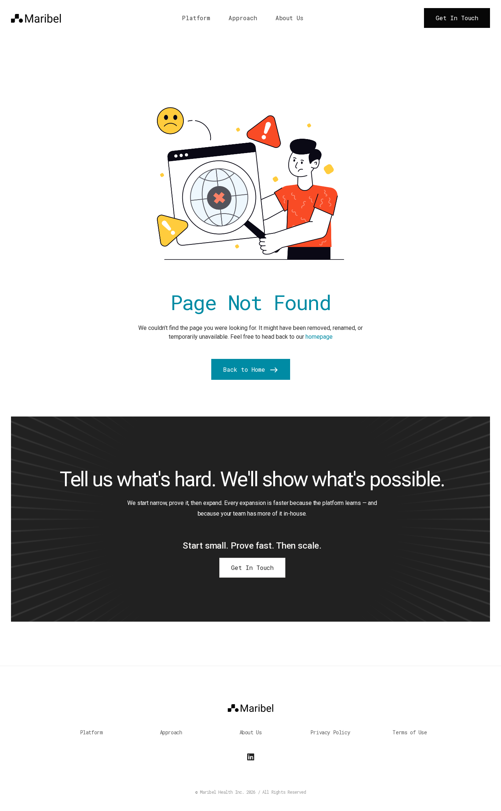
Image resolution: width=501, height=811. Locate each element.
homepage (319, 336)
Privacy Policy (330, 732)
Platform (196, 18)
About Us (289, 18)
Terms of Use (409, 732)
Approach (242, 18)
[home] (36, 18)
